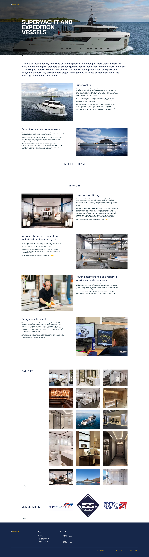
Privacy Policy (134, 551)
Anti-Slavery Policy (119, 551)
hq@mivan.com (67, 542)
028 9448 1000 (67, 537)
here (52, 255)
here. (106, 219)
